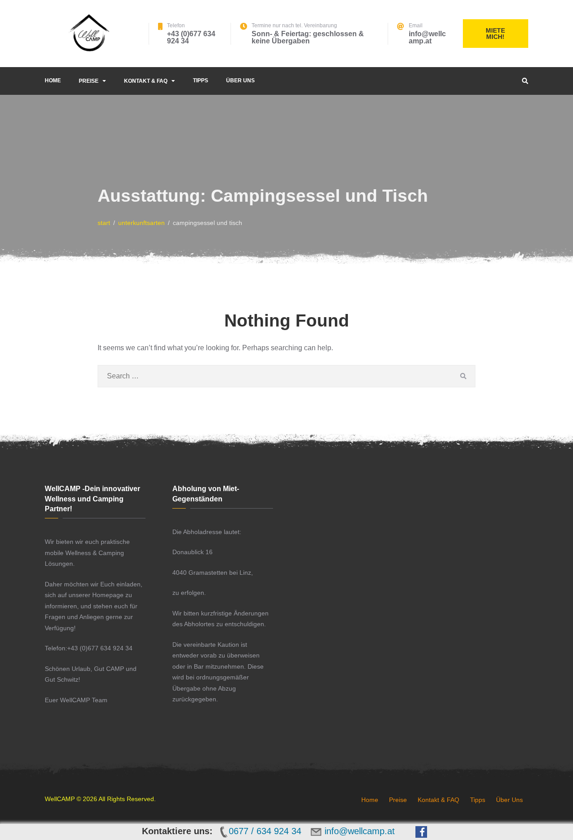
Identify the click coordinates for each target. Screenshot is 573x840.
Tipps (200, 80)
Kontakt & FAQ (145, 81)
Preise (88, 81)
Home (53, 80)
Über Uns (240, 80)
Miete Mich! (495, 33)
